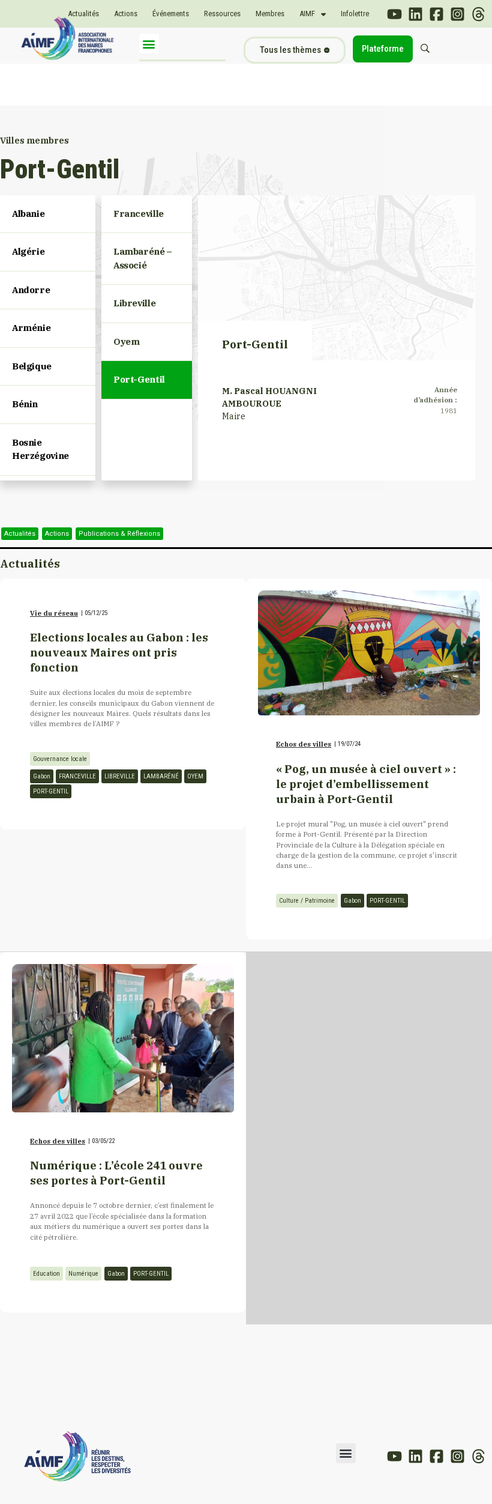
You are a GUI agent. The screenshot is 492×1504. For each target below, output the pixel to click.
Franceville (77, 776)
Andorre (31, 290)
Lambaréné (161, 776)
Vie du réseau (54, 613)
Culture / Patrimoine (307, 901)
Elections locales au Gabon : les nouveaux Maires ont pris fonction (119, 652)
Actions (125, 13)
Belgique (32, 366)
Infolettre (355, 13)
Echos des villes (303, 744)
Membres (270, 13)
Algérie (28, 251)
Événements (170, 13)
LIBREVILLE (119, 776)
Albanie (28, 213)
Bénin (25, 404)
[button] (149, 43)
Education (46, 1274)
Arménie (31, 327)
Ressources (222, 13)
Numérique (83, 1274)
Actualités (83, 13)
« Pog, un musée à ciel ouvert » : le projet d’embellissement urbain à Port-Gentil (366, 784)
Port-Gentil (50, 791)
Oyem (195, 776)
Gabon (41, 776)
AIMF (307, 13)
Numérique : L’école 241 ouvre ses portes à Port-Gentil (116, 1172)
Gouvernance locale (60, 759)
